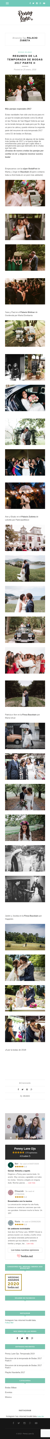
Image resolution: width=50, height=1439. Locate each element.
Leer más (31, 1183)
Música (8, 1397)
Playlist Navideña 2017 (15, 1372)
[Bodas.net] (25, 1255)
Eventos (8, 1392)
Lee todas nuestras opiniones (25, 1250)
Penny (26, 1096)
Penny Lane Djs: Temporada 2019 (20, 1353)
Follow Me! (9, 1323)
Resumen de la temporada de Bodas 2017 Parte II (25, 59)
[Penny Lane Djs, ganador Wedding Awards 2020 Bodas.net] (13, 1290)
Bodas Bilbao (25, 52)
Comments (25, 1083)
